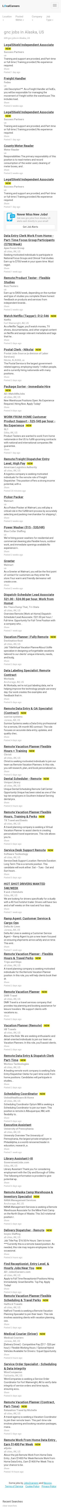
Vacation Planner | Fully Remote (26, 637)
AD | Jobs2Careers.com (17, 1272)
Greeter (9, 561)
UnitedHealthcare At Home (19, 1097)
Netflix (7, 319)
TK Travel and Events (16, 820)
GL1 (6, 429)
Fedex (7, 82)
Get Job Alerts (30, 227)
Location (7, 16)
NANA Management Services (20, 1200)
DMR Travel (10, 995)
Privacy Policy (49, 1486)
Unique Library (12, 782)
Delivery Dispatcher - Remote (24, 1230)
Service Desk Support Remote (25, 850)
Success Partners (14, 52)
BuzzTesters (11, 286)
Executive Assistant (17, 1125)
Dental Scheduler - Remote (23, 778)
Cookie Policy (32, 1486)
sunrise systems (13, 716)
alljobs (8, 1448)
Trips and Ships (13, 962)
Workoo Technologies (16, 1064)
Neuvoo (48, 1483)
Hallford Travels (13, 1304)
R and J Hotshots (13, 892)
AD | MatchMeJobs (14, 393)
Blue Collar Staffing (15, 531)
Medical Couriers (14, 1337)
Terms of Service (14, 1486)
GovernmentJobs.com (16, 1162)
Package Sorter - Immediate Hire (27, 386)
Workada (9, 678)
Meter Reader (11, 149)
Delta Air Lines (12, 926)
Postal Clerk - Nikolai (19, 349)
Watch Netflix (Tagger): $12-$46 (26, 316)
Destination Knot (13, 640)
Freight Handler (15, 78)
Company (37, 16)
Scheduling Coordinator (21, 1093)
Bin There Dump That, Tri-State (21, 607)
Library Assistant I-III (18, 1158)
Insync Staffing (12, 1234)
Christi (8, 754)
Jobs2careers (31, 1483)
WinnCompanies (13, 1372)
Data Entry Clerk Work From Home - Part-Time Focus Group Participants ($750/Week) (29, 240)
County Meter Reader (19, 146)
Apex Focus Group (14, 248)
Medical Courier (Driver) (21, 1334)
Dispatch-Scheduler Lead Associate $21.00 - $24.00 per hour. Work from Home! (29, 599)
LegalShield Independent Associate (29, 45)
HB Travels (10, 1029)
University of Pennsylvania (19, 1128)
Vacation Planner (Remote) (23, 1025)
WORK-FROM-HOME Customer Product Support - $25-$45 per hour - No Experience (29, 421)
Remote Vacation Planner (22, 991)
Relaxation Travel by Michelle (20, 1410)
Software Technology (16, 854)
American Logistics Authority (20, 467)
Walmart (8, 501)
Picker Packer (13, 497)
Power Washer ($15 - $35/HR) (24, 527)
